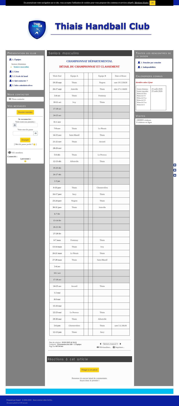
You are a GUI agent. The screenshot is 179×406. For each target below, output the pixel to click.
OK (152, 3)
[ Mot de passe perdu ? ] (25, 144)
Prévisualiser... (105, 347)
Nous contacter (18, 99)
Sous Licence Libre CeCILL (43, 400)
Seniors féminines (18, 64)
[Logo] (89, 29)
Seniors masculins (21, 67)
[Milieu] (174, 170)
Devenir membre (25, 112)
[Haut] (174, 165)
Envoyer (25, 140)
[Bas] (174, 175)
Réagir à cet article (89, 370)
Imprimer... (119, 347)
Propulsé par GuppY (13, 400)
